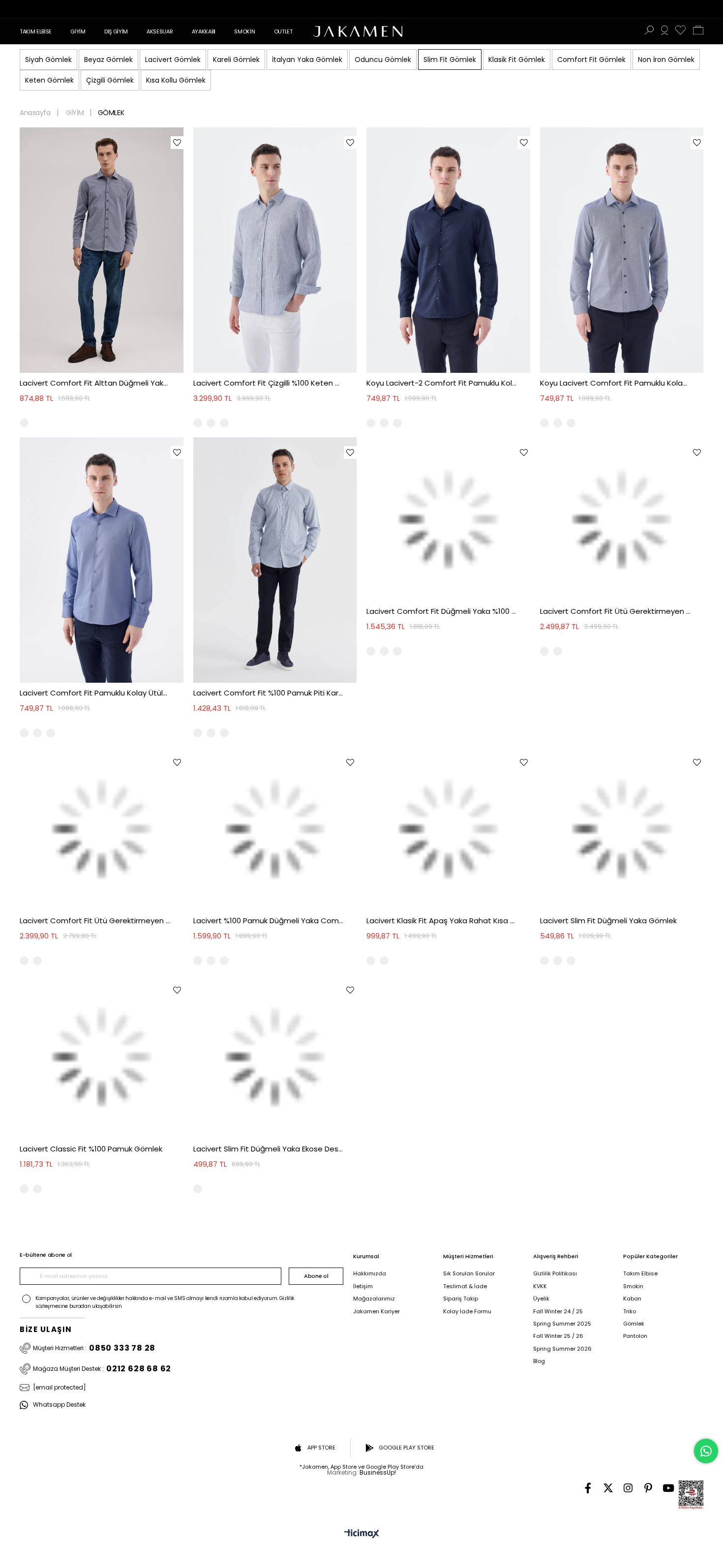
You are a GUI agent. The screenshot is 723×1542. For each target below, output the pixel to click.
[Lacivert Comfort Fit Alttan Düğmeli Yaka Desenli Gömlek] (101, 250)
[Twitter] (608, 1488)
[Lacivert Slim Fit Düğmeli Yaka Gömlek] (622, 829)
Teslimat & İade (465, 1286)
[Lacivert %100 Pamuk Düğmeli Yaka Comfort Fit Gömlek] (275, 829)
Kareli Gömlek (236, 59)
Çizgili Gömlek (110, 80)
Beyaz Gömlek (108, 59)
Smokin (633, 1286)
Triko (629, 1311)
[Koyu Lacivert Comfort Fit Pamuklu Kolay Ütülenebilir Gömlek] (622, 250)
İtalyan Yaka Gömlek (307, 59)
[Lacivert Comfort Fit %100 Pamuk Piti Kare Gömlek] (275, 560)
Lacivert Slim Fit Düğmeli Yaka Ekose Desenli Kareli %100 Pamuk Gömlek (268, 1149)
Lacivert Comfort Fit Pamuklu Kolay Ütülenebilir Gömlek (95, 693)
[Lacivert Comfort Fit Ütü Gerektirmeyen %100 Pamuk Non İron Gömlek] (622, 519)
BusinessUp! (378, 1472)
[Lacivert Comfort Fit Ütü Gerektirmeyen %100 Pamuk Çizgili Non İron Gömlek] (101, 829)
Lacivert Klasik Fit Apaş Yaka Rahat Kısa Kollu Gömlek (441, 920)
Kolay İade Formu (467, 1311)
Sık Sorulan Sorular (469, 1273)
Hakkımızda (369, 1273)
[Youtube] (669, 1488)
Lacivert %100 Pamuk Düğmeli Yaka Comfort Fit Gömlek (268, 920)
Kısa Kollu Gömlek (176, 80)
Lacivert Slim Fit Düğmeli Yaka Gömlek (608, 920)
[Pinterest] (648, 1488)
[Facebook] (588, 1488)
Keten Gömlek (49, 80)
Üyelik (541, 1298)
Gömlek (633, 1324)
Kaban (632, 1298)
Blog (539, 1361)
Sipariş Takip (460, 1298)
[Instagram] (628, 1488)
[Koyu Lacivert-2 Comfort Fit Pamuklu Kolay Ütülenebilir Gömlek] (448, 250)
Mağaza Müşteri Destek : (102, 1368)
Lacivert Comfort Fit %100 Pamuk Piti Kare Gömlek (268, 693)
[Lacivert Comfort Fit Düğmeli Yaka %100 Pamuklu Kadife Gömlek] (448, 519)
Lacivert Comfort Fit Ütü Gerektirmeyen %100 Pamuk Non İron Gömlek (615, 611)
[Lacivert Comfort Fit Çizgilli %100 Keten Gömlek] (275, 250)
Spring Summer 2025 (562, 1324)
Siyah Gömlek (48, 59)
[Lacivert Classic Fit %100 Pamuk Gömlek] (101, 1057)
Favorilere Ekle (177, 142)
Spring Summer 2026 (562, 1349)
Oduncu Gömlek (383, 59)
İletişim (363, 1286)
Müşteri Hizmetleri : (94, 1348)
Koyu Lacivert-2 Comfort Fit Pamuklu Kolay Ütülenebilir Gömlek (441, 383)
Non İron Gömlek (666, 59)
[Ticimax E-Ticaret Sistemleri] (361, 1534)
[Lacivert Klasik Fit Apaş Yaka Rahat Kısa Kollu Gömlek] (448, 829)
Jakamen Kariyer (376, 1311)
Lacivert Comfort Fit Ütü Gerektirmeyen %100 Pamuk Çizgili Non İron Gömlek (95, 920)
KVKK (540, 1286)
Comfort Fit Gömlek (591, 59)
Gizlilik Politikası (555, 1273)
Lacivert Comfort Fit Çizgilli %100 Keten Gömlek (268, 383)
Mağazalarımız (374, 1298)
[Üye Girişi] (664, 31)
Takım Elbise (640, 1273)
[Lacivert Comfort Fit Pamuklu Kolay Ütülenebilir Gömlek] (101, 560)
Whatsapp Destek (59, 1405)
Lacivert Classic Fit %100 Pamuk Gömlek (91, 1149)
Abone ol (316, 1276)
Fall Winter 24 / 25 (558, 1311)
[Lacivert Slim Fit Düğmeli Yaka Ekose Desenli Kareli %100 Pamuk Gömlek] (275, 1057)
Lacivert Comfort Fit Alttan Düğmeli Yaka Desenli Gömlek (95, 383)
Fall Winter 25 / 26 (558, 1336)
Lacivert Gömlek (173, 59)
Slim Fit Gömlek (449, 59)
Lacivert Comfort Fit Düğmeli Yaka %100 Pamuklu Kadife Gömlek (441, 611)
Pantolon (635, 1336)
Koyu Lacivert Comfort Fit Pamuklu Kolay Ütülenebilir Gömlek (615, 383)
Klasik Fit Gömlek (516, 59)
